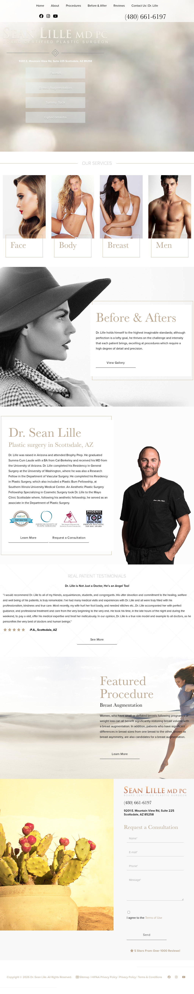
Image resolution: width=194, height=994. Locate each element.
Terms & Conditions (150, 977)
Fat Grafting (18, 265)
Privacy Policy (127, 977)
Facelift (55, 73)
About (55, 6)
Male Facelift (164, 257)
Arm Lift (64, 265)
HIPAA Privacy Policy (104, 977)
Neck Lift (16, 261)
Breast (118, 245)
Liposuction (66, 257)
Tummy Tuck (55, 102)
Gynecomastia (55, 117)
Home (40, 6)
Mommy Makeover (71, 261)
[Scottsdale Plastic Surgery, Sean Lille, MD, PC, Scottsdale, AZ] (55, 41)
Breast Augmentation (55, 88)
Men (164, 245)
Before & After (97, 6)
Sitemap (84, 977)
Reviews (119, 6)
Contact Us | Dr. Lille (144, 6)
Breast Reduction (118, 265)
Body (68, 245)
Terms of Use (153, 918)
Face (18, 245)
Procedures (73, 6)
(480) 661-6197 (145, 16)
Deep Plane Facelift (23, 257)
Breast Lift (114, 261)
